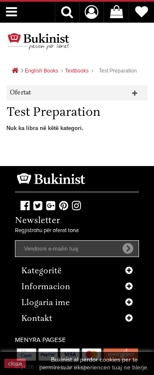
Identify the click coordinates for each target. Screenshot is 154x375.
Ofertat (20, 93)
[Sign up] (128, 248)
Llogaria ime (45, 303)
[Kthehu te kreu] (15, 71)
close (15, 363)
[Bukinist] (38, 41)
